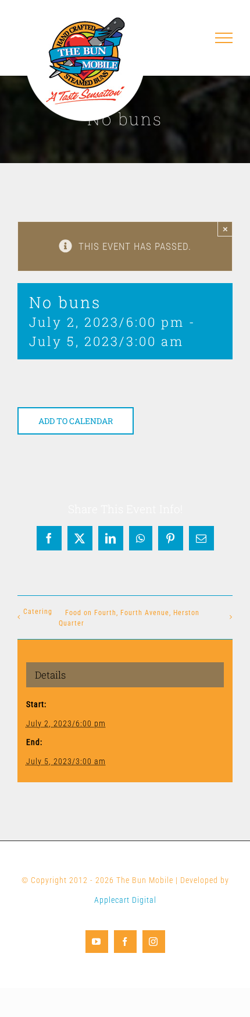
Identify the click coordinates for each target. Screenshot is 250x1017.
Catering (37, 612)
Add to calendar (75, 421)
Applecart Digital (125, 900)
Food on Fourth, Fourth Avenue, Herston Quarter (129, 618)
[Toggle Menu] (224, 38)
